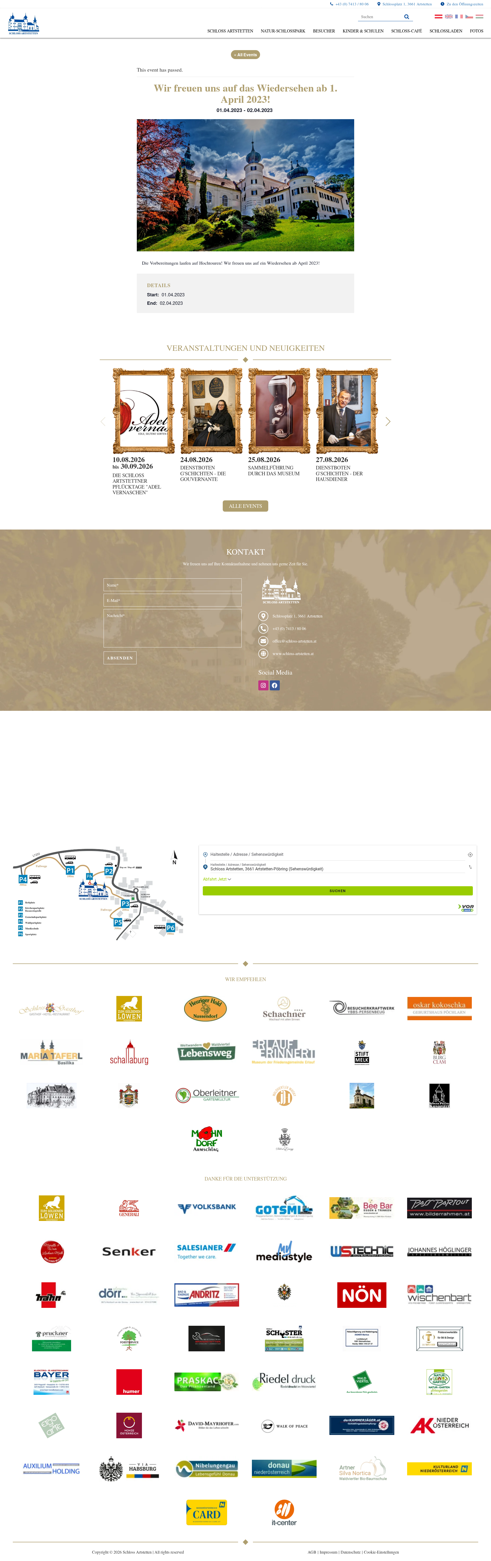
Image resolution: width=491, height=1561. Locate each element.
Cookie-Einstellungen (381, 1552)
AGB (312, 1552)
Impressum (328, 1552)
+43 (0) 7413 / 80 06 (352, 3)
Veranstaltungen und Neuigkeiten (245, 347)
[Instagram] (263, 685)
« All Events (245, 55)
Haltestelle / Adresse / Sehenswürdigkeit (246, 854)
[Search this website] (385, 16)
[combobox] (337, 854)
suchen (338, 891)
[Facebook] (275, 685)
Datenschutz (351, 1552)
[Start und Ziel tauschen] (470, 867)
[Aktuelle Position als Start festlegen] (470, 854)
